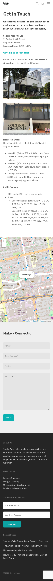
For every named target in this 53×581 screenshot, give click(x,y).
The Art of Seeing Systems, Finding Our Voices (25, 545)
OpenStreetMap (38, 321)
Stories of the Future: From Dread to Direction (25, 541)
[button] (48, 3)
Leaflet (27, 321)
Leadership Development (15, 488)
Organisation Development (16, 484)
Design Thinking (11, 481)
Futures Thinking (11, 478)
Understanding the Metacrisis (17, 550)
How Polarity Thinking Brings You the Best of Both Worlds (25, 556)
